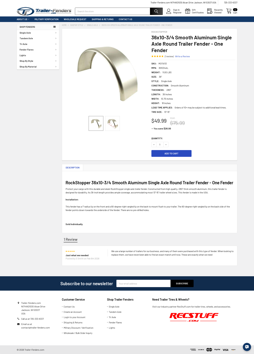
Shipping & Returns (102, 19)
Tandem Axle (26, 38)
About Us (22, 19)
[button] (194, 317)
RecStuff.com (184, 306)
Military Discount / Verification (78, 327)
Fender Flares (27, 49)
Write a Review (182, 56)
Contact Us (125, 19)
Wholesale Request (75, 19)
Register (177, 12)
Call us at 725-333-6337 (32, 318)
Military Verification (47, 19)
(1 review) (169, 56)
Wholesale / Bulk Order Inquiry (78, 333)
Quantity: (157, 138)
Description (73, 167)
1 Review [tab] (70, 239)
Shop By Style (26, 61)
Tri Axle (23, 44)
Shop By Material (28, 66)
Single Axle (25, 32)
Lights (23, 55)
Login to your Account (74, 317)
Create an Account (73, 311)
